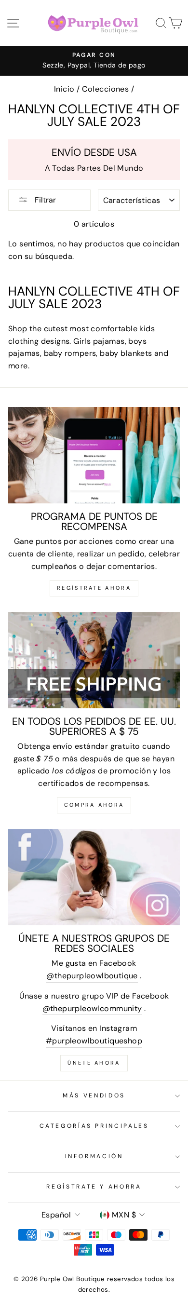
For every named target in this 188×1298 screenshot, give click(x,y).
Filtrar (44, 200)
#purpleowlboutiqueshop (94, 1041)
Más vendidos (94, 1095)
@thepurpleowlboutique (91, 976)
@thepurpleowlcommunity (92, 1008)
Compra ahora (94, 804)
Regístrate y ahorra (93, 1186)
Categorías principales (94, 1126)
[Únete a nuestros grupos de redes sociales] (94, 877)
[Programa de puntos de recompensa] (94, 455)
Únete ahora (93, 1062)
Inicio (64, 89)
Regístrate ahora (94, 587)
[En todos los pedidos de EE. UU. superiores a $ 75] (94, 660)
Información (94, 1156)
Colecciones (105, 89)
